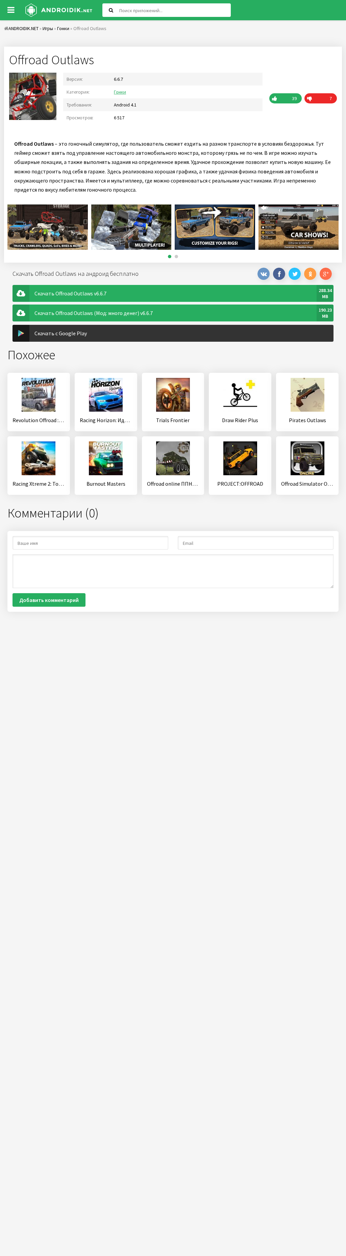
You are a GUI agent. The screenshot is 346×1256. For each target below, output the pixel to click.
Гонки (120, 92)
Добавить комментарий (49, 600)
